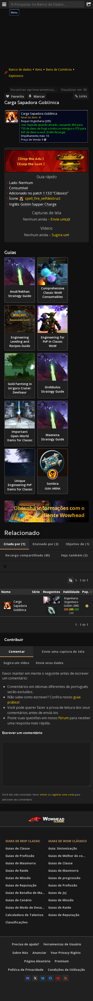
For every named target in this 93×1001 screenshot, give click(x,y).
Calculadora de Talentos (24, 915)
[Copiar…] (70, 580)
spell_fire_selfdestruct (42, 198)
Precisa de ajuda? (25, 944)
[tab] (14, 544)
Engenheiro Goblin (71, 604)
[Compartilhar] (88, 4)
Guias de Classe (17, 848)
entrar (43, 794)
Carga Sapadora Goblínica (20, 605)
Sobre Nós (20, 953)
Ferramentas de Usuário (62, 944)
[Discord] (27, 978)
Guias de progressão (64, 878)
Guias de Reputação (21, 885)
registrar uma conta (62, 794)
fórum (63, 717)
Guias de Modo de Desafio (25, 907)
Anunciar (39, 953)
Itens (38, 69)
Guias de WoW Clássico (67, 841)
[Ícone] (11, 117)
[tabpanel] (46, 602)
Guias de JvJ (57, 893)
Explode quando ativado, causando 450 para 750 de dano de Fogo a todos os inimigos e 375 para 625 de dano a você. (53, 128)
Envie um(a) (60, 219)
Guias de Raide (16, 870)
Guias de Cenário (18, 900)
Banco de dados (20, 69)
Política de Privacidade (25, 970)
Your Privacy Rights (66, 953)
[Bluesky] (43, 978)
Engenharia (37, 121)
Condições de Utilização (66, 970)
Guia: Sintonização (62, 848)
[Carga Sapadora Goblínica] (7, 605)
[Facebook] (50, 978)
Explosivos (16, 76)
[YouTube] (58, 978)
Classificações (16, 922)
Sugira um (60, 234)
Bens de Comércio (59, 69)
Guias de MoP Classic (22, 841)
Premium (62, 961)
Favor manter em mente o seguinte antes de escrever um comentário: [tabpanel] (46, 736)
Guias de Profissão (19, 856)
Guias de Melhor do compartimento (68, 856)
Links (83, 96)
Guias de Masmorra (20, 863)
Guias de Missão (18, 878)
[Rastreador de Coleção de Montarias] (46, 511)
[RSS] (65, 978)
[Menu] (4, 4)
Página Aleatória (37, 961)
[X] (35, 978)
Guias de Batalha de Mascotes (25, 893)
